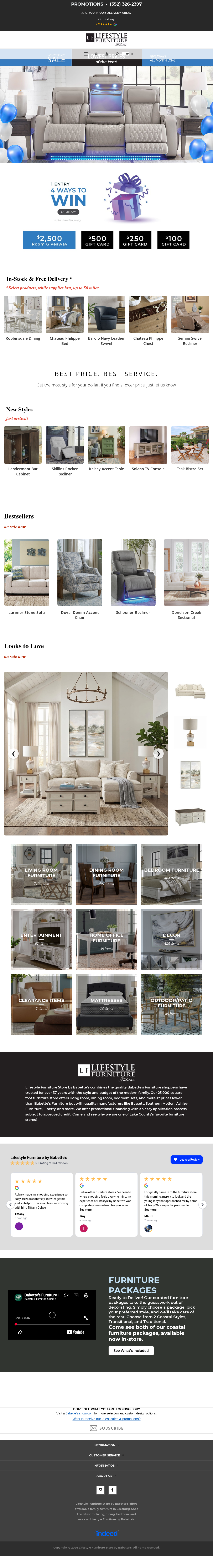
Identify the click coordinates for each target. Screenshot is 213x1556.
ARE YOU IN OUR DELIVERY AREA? (106, 12)
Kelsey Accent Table (106, 468)
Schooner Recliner (133, 612)
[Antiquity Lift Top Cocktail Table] (190, 816)
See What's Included (131, 1351)
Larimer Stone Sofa (27, 612)
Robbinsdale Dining (23, 338)
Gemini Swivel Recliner (190, 341)
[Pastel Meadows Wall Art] (190, 774)
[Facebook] (112, 1490)
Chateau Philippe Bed (65, 341)
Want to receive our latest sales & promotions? (107, 1419)
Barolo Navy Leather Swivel (106, 341)
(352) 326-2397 (126, 4)
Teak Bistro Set (190, 468)
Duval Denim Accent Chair (80, 615)
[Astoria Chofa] (190, 690)
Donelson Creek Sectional (186, 615)
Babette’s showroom (80, 1413)
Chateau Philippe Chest (148, 341)
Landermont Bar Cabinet (23, 471)
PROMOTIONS (87, 4)
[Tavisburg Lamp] (190, 732)
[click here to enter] (106, 213)
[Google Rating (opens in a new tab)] (106, 27)
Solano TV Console (148, 468)
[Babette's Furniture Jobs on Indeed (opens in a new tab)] (106, 1535)
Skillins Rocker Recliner (65, 471)
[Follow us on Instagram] (100, 1490)
